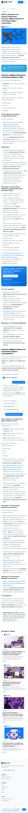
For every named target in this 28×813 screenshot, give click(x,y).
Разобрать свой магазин (13, 414)
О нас (2, 792)
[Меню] (25, 2)
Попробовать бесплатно (7, 798)
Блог (8, 8)
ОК (24, 809)
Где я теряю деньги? (9, 406)
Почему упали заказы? (9, 403)
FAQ (2, 790)
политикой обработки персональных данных (11, 810)
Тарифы (3, 788)
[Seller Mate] (6, 2)
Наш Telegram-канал (9, 770)
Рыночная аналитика (6, 777)
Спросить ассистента (9, 276)
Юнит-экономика (5, 778)
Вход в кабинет (5, 800)
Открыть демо (7, 279)
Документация (5, 787)
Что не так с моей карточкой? (11, 409)
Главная (3, 8)
